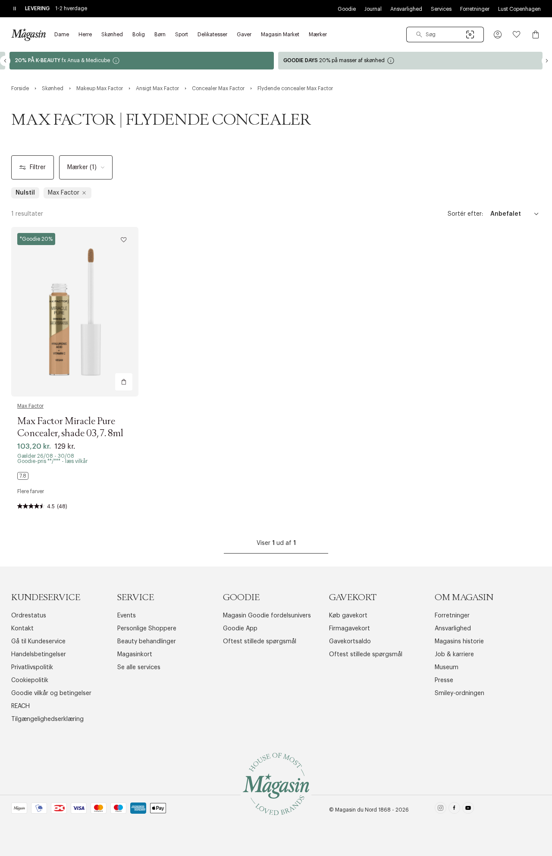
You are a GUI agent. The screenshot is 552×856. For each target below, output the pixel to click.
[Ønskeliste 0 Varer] (516, 34)
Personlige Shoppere (146, 629)
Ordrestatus (28, 616)
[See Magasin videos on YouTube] (468, 809)
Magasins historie (459, 642)
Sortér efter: (465, 214)
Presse (444, 680)
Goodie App (240, 629)
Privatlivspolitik (32, 667)
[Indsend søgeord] (419, 34)
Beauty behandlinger (146, 642)
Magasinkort (134, 654)
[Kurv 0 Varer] (535, 34)
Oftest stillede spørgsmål (259, 642)
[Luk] (411, 471)
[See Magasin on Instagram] (440, 809)
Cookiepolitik (29, 680)
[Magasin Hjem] (28, 34)
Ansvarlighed (406, 9)
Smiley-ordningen (459, 693)
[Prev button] (5, 61)
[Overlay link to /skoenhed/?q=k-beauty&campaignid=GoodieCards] (141, 60)
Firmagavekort (349, 629)
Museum (446, 667)
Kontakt (22, 629)
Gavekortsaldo (350, 642)
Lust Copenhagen (519, 9)
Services (441, 9)
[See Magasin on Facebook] (454, 809)
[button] (497, 34)
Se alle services (138, 667)
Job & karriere (454, 654)
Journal (373, 9)
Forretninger (474, 9)
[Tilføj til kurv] (123, 381)
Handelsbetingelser (38, 654)
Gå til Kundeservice (38, 642)
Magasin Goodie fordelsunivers (267, 616)
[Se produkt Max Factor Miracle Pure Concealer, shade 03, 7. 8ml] (74, 312)
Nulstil (25, 193)
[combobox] (445, 34)
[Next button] (547, 61)
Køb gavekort (348, 616)
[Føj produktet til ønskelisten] (123, 240)
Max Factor (30, 406)
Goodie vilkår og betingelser (51, 693)
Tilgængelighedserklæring (47, 719)
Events (126, 616)
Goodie (347, 9)
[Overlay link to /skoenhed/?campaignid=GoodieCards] (410, 60)
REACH (20, 706)
